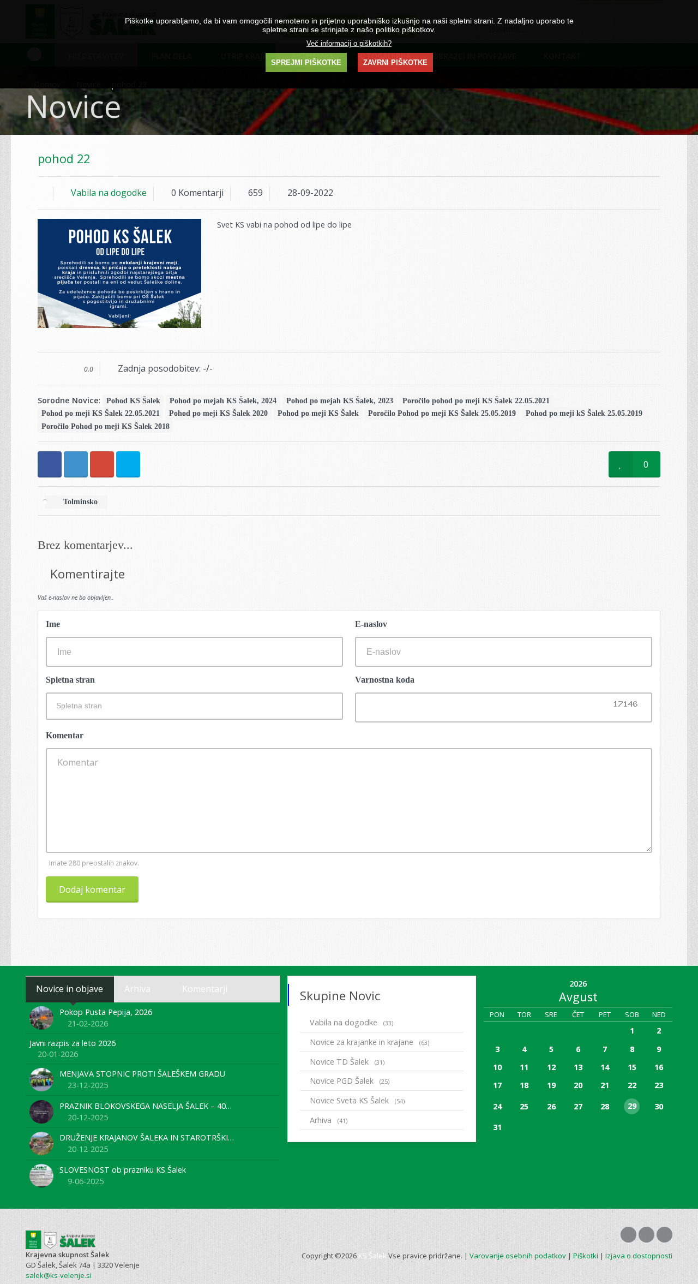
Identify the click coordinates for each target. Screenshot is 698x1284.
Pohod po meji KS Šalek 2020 (218, 413)
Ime (53, 624)
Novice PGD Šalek (349, 1081)
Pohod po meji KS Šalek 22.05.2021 (100, 413)
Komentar (64, 735)
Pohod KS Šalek (133, 401)
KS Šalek (372, 1256)
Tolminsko (79, 502)
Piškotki (585, 1256)
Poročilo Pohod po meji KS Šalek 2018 (105, 426)
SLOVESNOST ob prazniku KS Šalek (122, 1169)
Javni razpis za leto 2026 (72, 1043)
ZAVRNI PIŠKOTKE (395, 62)
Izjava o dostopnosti (638, 1256)
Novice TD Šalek (347, 1061)
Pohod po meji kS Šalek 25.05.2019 (584, 413)
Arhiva (328, 1120)
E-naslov (371, 624)
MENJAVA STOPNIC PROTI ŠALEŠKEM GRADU (142, 1073)
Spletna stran (70, 679)
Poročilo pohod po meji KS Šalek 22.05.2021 (476, 401)
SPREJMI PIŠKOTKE (306, 62)
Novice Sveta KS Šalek (357, 1100)
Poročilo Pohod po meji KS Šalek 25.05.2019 (442, 413)
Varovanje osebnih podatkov (518, 1256)
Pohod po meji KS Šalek (318, 413)
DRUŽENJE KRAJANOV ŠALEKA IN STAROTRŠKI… (146, 1137)
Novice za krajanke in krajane (369, 1042)
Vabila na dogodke (109, 193)
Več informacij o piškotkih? (349, 43)
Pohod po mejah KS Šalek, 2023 (339, 401)
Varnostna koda (384, 679)
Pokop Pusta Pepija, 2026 (105, 1012)
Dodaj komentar (92, 889)
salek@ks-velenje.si (59, 1275)
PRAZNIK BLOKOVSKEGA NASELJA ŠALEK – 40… (145, 1106)
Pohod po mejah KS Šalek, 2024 (223, 401)
